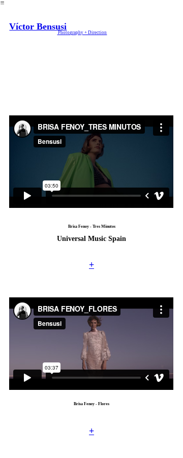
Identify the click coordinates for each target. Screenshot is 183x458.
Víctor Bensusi (38, 26)
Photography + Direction (82, 32)
